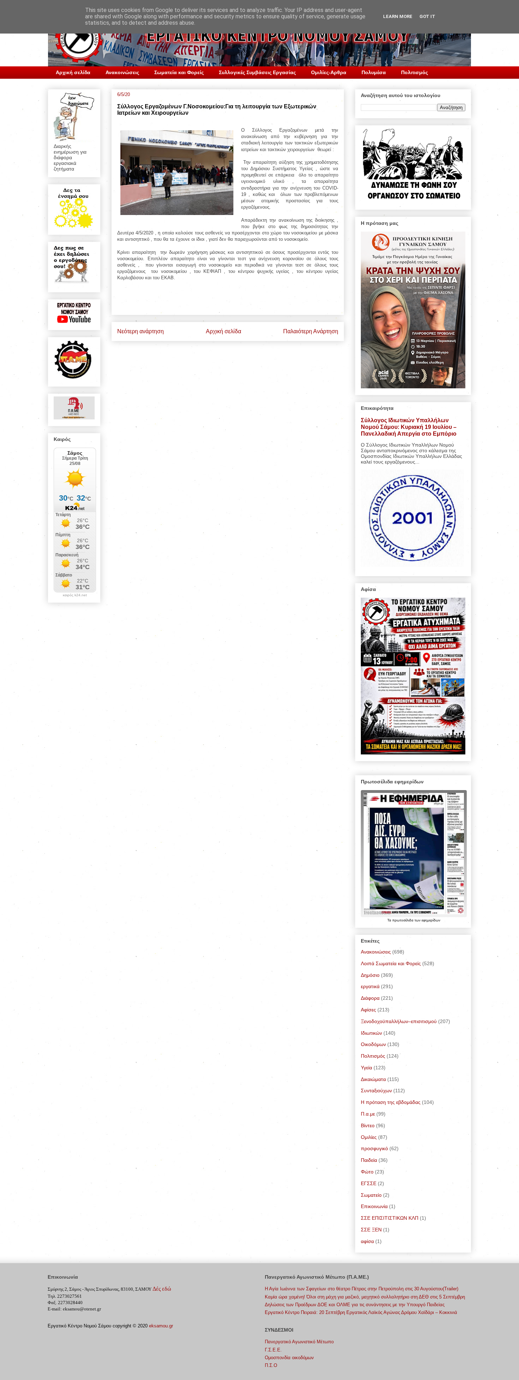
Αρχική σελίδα (73, 72)
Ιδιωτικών (371, 1033)
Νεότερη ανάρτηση (140, 331)
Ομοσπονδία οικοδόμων (289, 1357)
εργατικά (370, 986)
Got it (427, 16)
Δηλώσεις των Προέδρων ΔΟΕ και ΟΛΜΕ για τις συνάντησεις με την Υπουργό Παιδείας (355, 1304)
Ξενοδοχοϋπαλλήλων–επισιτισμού (399, 1021)
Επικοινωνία (374, 1206)
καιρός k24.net (75, 595)
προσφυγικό (374, 1148)
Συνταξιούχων (376, 1090)
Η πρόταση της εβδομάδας (390, 1102)
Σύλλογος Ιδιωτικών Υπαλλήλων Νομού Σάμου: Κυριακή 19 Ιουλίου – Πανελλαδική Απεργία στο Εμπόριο (409, 427)
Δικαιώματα (373, 1079)
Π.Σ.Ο (271, 1365)
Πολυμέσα (374, 72)
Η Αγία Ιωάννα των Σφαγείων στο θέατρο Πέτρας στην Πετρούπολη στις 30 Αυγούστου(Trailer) (361, 1288)
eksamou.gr (161, 1325)
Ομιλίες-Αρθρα (328, 72)
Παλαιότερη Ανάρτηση (310, 331)
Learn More (397, 16)
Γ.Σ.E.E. (273, 1349)
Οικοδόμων (373, 1044)
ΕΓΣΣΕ (368, 1183)
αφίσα (367, 1241)
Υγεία (366, 1067)
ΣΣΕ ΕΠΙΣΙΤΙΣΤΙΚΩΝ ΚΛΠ (389, 1218)
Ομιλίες (369, 1137)
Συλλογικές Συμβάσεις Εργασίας (257, 72)
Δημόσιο (370, 975)
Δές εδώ (162, 1289)
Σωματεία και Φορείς (179, 72)
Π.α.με (368, 1114)
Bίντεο (368, 1125)
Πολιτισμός (414, 72)
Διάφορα (370, 998)
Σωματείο (371, 1195)
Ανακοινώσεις (122, 72)
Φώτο (367, 1172)
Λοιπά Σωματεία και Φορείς (391, 963)
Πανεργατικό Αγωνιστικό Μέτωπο (299, 1341)
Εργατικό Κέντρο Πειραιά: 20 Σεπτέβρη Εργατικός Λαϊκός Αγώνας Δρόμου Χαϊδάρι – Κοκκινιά (361, 1312)
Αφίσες (368, 1009)
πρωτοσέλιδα (403, 920)
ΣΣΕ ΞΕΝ (371, 1229)
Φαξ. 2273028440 (65, 1302)
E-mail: (55, 1309)
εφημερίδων (431, 920)
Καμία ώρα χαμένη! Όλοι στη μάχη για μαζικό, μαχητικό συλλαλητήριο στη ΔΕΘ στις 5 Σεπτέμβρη (365, 1297)
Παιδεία (369, 1160)
